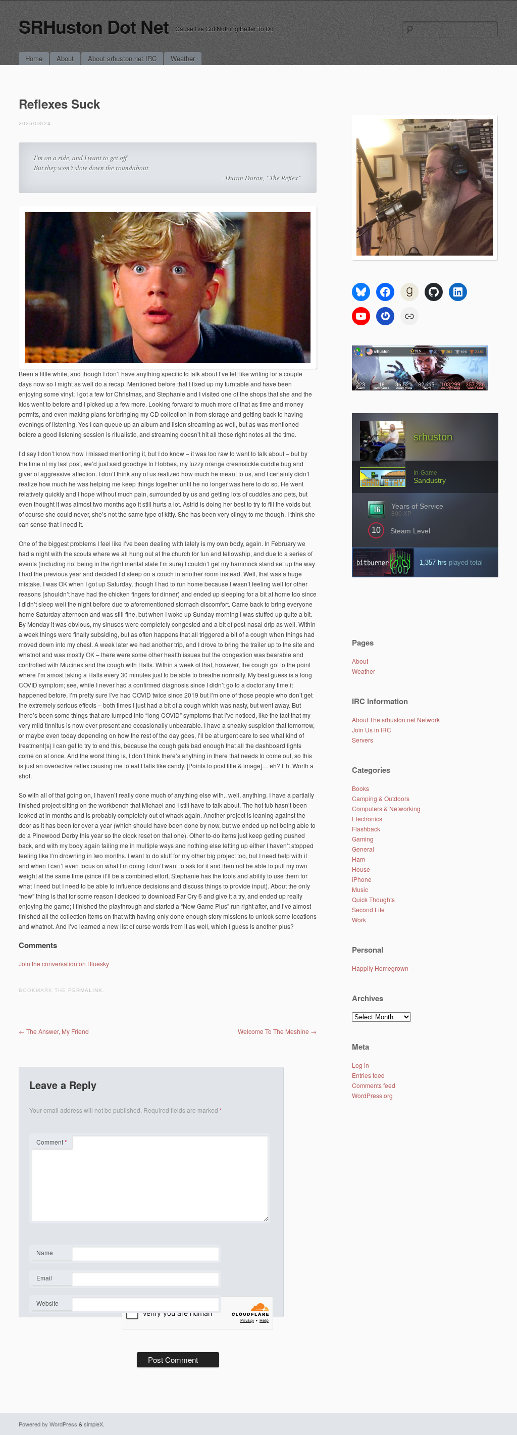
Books (360, 788)
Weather (183, 58)
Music (360, 889)
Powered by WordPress (48, 1424)
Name (51, 1253)
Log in (360, 1065)
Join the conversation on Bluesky (64, 963)
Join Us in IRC (371, 729)
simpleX (93, 1424)
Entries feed (368, 1075)
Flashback (366, 828)
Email (51, 1278)
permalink (85, 990)
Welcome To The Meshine (277, 1031)
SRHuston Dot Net (94, 26)
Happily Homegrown (380, 968)
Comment (51, 1141)
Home (33, 58)
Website (47, 1303)
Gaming (363, 838)
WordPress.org (372, 1095)
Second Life (368, 909)
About (65, 58)
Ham (358, 859)
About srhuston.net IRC (122, 58)
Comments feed (373, 1085)
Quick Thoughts (373, 899)
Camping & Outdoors (380, 798)
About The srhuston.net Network (396, 719)
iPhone (362, 879)
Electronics (367, 818)
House (361, 869)
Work (359, 919)
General (363, 849)
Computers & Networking (386, 808)
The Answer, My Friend (54, 1031)
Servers (362, 739)
